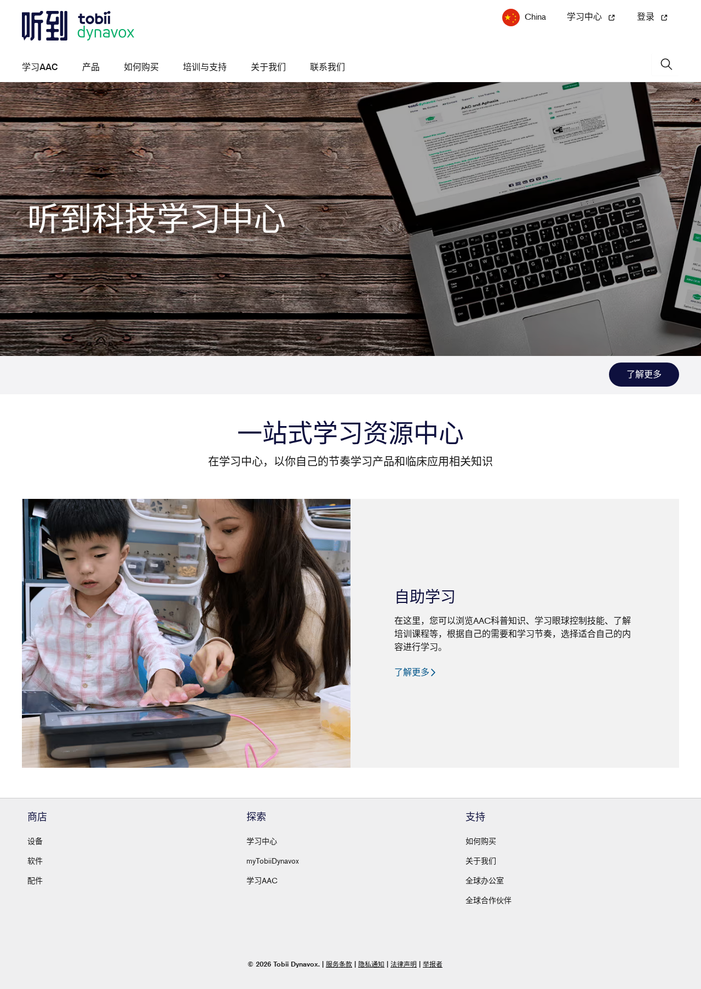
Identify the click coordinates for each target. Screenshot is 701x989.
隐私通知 (371, 964)
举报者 (433, 964)
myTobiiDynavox (272, 860)
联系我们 (327, 67)
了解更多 (644, 374)
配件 (35, 880)
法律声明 (403, 964)
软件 (35, 860)
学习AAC (40, 67)
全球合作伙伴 (489, 900)
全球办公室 (485, 880)
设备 (35, 841)
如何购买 (141, 67)
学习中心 (261, 841)
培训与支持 (205, 67)
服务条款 (339, 964)
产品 (91, 67)
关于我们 (268, 67)
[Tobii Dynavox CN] (78, 26)
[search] (665, 64)
